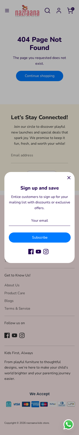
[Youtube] (38, 251)
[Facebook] (31, 251)
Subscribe (40, 237)
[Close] (69, 178)
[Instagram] (45, 251)
